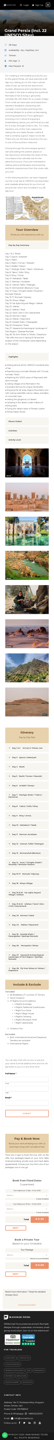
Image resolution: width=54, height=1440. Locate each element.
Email (8, 1097)
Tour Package (27, 1250)
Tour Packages (13, 1364)
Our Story (10, 1358)
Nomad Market (12, 1382)
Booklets (27, 1382)
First (7, 1083)
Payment (9, 1376)
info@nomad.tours (23, 1418)
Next (16, 1228)
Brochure (21, 1376)
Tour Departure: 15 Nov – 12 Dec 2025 (27, 1204)
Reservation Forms (14, 1370)
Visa (29, 1370)
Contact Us (24, 1358)
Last (7, 1093)
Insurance (39, 1370)
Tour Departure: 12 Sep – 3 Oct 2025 (27, 1190)
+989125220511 (35, 1413)
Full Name (10, 1073)
